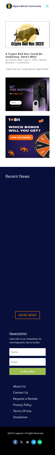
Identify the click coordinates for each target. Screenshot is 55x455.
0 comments (23, 62)
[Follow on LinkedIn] (27, 442)
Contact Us (20, 393)
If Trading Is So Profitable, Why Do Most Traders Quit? (25, 273)
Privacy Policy (22, 405)
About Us (19, 386)
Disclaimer (20, 417)
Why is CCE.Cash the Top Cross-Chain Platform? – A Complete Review (26, 220)
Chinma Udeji (15, 59)
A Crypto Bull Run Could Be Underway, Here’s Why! (24, 55)
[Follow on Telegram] (33, 442)
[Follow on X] (21, 442)
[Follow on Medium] (39, 442)
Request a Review (25, 399)
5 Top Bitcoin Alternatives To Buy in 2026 (27, 295)
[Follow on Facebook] (15, 442)
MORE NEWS (27, 315)
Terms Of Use (22, 411)
